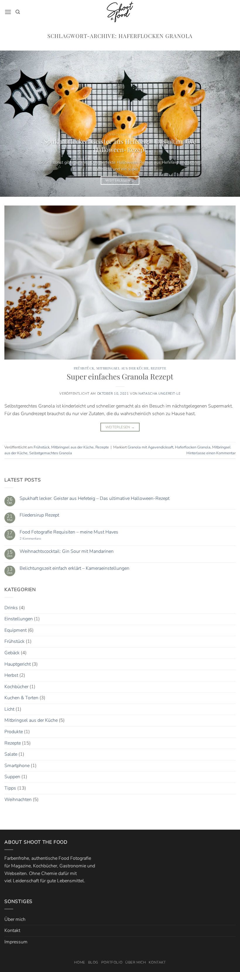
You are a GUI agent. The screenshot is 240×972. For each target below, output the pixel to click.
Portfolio (112, 962)
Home (79, 962)
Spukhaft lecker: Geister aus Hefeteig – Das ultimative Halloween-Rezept (120, 145)
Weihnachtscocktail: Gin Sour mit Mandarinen (67, 551)
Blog (93, 962)
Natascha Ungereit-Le (159, 393)
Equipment (15, 630)
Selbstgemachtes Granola (50, 453)
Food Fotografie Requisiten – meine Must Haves (69, 532)
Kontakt (12, 930)
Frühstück (84, 368)
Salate (10, 754)
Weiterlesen (120, 180)
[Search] (18, 12)
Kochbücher (16, 686)
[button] (7, 12)
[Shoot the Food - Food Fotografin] (120, 12)
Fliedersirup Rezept (39, 515)
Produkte (13, 731)
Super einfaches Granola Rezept (120, 376)
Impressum (16, 942)
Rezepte (158, 368)
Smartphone (17, 765)
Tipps (10, 788)
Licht (9, 709)
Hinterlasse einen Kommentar (211, 453)
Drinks (11, 608)
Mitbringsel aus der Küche (122, 368)
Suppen (12, 777)
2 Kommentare (37, 539)
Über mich (14, 919)
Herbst (11, 675)
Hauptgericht (17, 664)
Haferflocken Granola (192, 447)
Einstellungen (18, 619)
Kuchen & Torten (21, 698)
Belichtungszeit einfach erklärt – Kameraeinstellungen (74, 568)
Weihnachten (18, 799)
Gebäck (12, 653)
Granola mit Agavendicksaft (150, 447)
